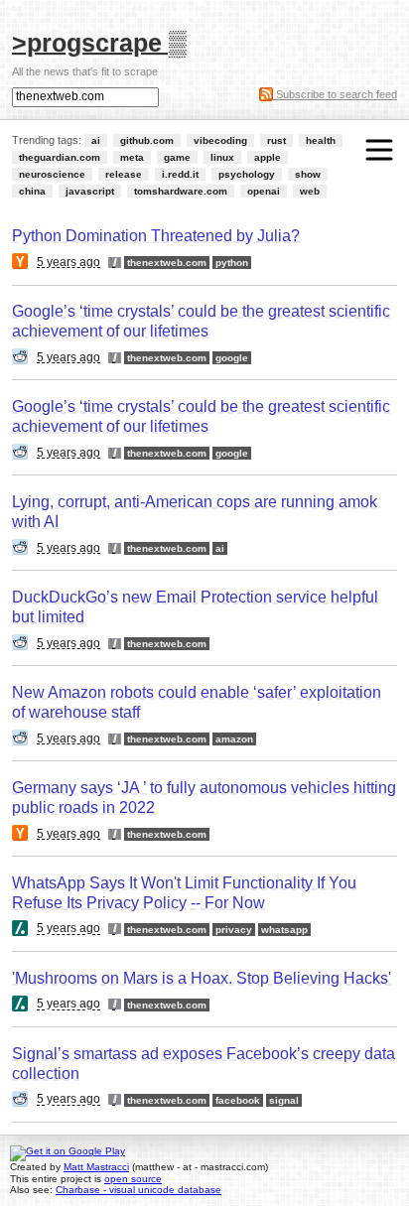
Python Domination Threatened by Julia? (156, 235)
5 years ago (68, 262)
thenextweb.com (166, 262)
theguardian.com (59, 157)
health (321, 140)
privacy (233, 929)
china (32, 191)
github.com (147, 140)
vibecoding (220, 140)
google (231, 357)
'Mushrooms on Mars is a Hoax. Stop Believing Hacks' (201, 978)
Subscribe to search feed (335, 94)
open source (133, 1178)
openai (263, 191)
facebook (237, 1100)
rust (276, 140)
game (177, 157)
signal (284, 1100)
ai (95, 140)
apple (267, 157)
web (310, 191)
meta (132, 157)
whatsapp (284, 929)
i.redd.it (180, 174)
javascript (90, 191)
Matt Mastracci (96, 1166)
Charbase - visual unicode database (138, 1189)
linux (222, 157)
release (123, 174)
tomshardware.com (180, 191)
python (231, 262)
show (308, 174)
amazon (234, 739)
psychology (246, 174)
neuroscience (52, 174)
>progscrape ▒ (99, 42)
